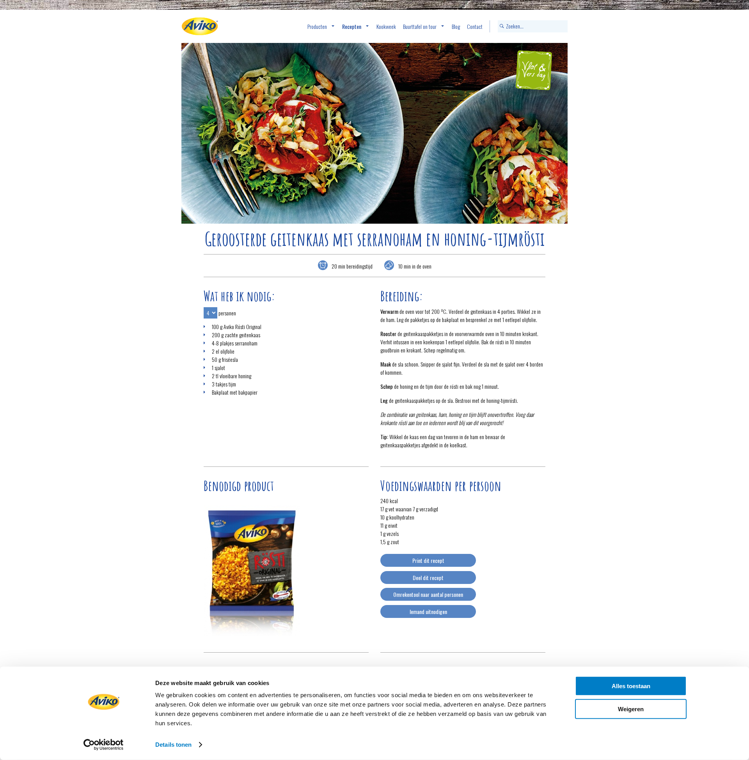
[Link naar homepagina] (199, 26)
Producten (317, 26)
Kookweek (386, 26)
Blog (456, 26)
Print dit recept (428, 560)
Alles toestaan (631, 686)
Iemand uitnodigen (428, 611)
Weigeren (631, 708)
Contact (475, 26)
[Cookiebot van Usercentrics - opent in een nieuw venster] (103, 745)
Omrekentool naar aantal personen (428, 594)
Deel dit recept (428, 577)
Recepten (351, 26)
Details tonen (173, 744)
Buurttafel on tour (420, 26)
